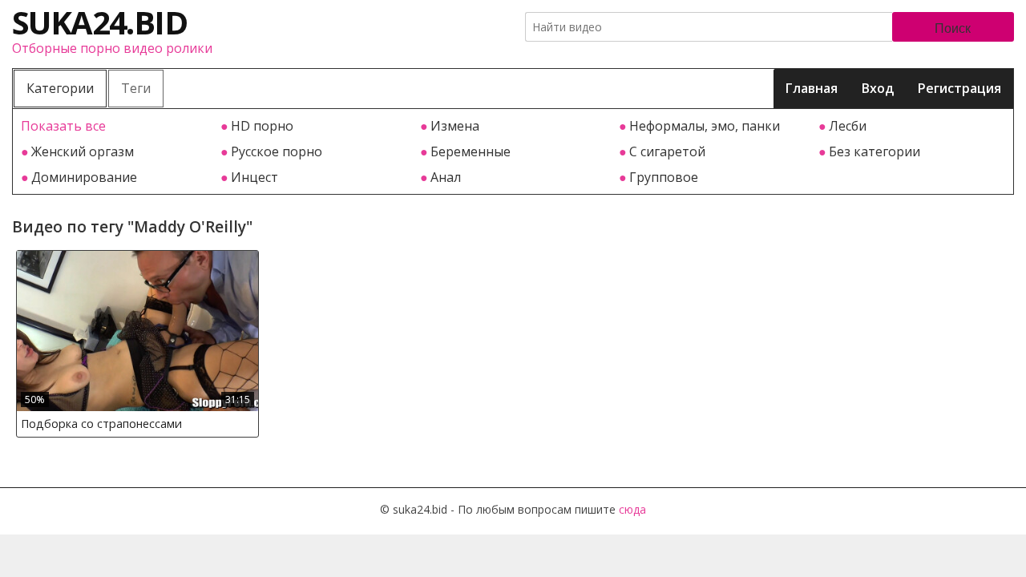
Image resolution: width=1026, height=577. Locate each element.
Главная (812, 88)
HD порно (262, 126)
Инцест (254, 177)
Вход (878, 88)
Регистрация (959, 88)
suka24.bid (99, 22)
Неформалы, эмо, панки (704, 126)
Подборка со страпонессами (101, 423)
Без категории (874, 151)
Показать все (63, 126)
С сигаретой (667, 151)
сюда (632, 509)
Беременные (470, 151)
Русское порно (276, 151)
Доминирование (84, 177)
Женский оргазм (82, 151)
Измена (454, 126)
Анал (445, 177)
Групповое (663, 177)
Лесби (847, 126)
